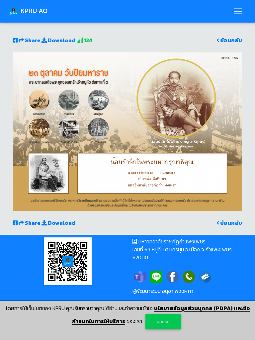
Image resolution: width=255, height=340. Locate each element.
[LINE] (156, 276)
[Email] (205, 276)
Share (33, 40)
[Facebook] (172, 276)
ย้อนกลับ (230, 40)
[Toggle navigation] (238, 11)
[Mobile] (188, 276)
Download (61, 40)
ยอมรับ (163, 321)
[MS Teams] (139, 276)
